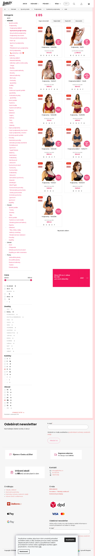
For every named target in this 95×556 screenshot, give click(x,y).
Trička (11, 123)
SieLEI (10, 349)
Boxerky (12, 73)
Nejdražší (68, 21)
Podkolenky (13, 158)
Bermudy (13, 78)
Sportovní (12, 148)
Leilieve (10, 343)
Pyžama (12, 103)
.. (8, 294)
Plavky (9, 255)
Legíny (11, 115)
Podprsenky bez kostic (17, 35)
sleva (10, 297)
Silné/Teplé (13, 185)
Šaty (10, 120)
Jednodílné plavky (15, 257)
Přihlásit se (54, 441)
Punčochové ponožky (16, 188)
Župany (11, 110)
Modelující (12, 183)
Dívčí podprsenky (15, 50)
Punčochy (12, 168)
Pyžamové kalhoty (15, 108)
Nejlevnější (57, 21)
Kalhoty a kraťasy (15, 232)
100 (9, 408)
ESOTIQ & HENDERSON (15, 317)
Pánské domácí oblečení (17, 235)
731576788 (55, 475)
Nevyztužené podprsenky (18, 33)
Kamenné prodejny (56, 494)
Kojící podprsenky (14, 128)
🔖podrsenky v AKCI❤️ (17, 53)
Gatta (10, 322)
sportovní (12, 197)
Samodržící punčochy (16, 178)
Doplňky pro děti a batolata (18, 252)
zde (40, 547)
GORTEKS (11, 330)
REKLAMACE (53, 489)
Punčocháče (13, 170)
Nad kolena (13, 155)
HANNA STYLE (12, 333)
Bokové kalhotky (15, 75)
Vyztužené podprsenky (18, 31)
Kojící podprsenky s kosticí (17, 133)
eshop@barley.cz (57, 470)
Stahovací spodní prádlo (17, 90)
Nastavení (24, 551)
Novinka (10, 291)
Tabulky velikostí (11, 490)
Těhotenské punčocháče (17, 190)
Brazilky (12, 68)
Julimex (10, 335)
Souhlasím (70, 540)
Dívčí (10, 245)
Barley (10, 312)
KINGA (10, 338)
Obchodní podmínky (12, 492)
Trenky (11, 210)
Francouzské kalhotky (17, 70)
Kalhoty (11, 118)
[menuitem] (25, 3)
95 (9, 405)
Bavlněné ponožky (15, 140)
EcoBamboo (12, 314)
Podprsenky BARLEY (16, 28)
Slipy (10, 215)
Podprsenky (13, 26)
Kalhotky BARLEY (15, 58)
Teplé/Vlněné (13, 150)
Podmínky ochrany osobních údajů (17, 494)
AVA (9, 309)
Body (11, 88)
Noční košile (13, 105)
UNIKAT (10, 351)
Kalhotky (12, 55)
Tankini (11, 265)
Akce (9, 289)
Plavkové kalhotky (14, 262)
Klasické (11, 180)
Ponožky (11, 138)
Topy (11, 46)
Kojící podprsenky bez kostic (18, 130)
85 (9, 400)
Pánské (9, 205)
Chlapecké (12, 247)
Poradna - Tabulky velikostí (59, 491)
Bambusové (13, 160)
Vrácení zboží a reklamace (14, 496)
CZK (65, 4)
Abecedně (79, 21)
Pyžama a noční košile (16, 220)
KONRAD (11, 341)
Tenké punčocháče (15, 193)
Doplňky (11, 203)
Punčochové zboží (15, 165)
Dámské (10, 21)
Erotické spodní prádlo (16, 135)
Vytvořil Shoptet (85, 550)
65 (9, 390)
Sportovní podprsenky (17, 43)
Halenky (11, 125)
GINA (10, 325)
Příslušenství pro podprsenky (19, 48)
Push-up (12, 40)
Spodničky (13, 83)
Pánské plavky (13, 267)
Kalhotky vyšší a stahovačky (19, 63)
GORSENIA (11, 328)
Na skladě (11, 286)
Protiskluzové (13, 145)
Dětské (9, 242)
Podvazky (13, 80)
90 (9, 403)
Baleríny (11, 153)
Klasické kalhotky (15, 60)
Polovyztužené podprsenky (18, 38)
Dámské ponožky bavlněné (18, 143)
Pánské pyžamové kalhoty (17, 222)
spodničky (12, 93)
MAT (9, 346)
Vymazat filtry (17, 412)
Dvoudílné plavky (14, 260)
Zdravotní (12, 163)
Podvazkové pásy (15, 95)
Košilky (11, 85)
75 (9, 395)
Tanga (12, 65)
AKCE (8, 18)
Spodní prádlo (13, 23)
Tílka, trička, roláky (15, 230)
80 (9, 398)
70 (9, 392)
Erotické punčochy (15, 195)
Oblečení (12, 113)
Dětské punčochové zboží (17, 250)
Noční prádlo (13, 100)
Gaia (10, 320)
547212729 (55, 473)
